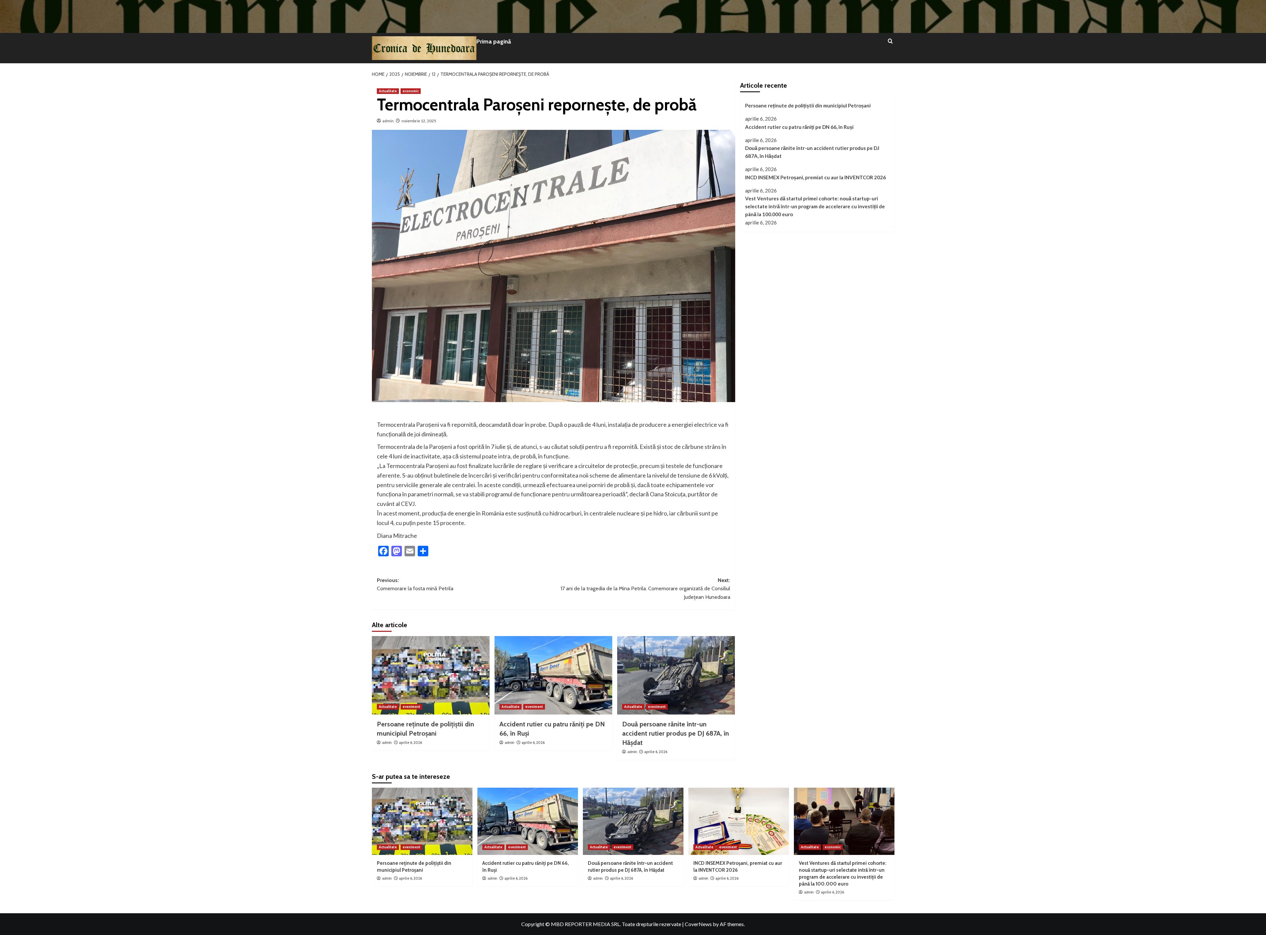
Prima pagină (493, 41)
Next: (645, 588)
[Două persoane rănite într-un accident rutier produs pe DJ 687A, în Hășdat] (676, 675)
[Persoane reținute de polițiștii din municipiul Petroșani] (431, 675)
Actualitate (388, 91)
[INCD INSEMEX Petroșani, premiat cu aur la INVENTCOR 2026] (738, 821)
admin (388, 120)
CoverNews (698, 924)
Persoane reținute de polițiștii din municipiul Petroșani (808, 105)
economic (411, 91)
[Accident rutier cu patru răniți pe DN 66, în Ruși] (553, 675)
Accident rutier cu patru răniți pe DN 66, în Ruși (799, 127)
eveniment (411, 706)
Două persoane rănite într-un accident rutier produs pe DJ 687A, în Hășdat (675, 733)
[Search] (890, 41)
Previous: (415, 584)
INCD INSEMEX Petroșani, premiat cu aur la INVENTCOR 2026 (815, 177)
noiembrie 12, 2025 (419, 120)
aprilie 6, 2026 (410, 742)
